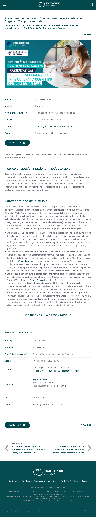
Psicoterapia (38, 481)
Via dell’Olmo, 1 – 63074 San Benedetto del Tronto (56, 371)
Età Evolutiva (14, 481)
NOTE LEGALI (27, 501)
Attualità (84, 481)
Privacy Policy (28, 511)
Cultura (75, 481)
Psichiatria (65, 481)
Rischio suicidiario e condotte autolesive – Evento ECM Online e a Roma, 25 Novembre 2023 (28, 449)
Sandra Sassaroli (37, 280)
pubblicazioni (26, 261)
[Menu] (4, 5)
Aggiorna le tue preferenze (13, 511)
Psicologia (26, 481)
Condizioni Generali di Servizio (43, 501)
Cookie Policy (39, 511)
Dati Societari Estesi (62, 501)
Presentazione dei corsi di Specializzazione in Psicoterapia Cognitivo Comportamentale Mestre (67, 449)
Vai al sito (38, 397)
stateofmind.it (82, 296)
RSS (71, 501)
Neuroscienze (52, 481)
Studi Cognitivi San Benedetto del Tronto (53, 126)
